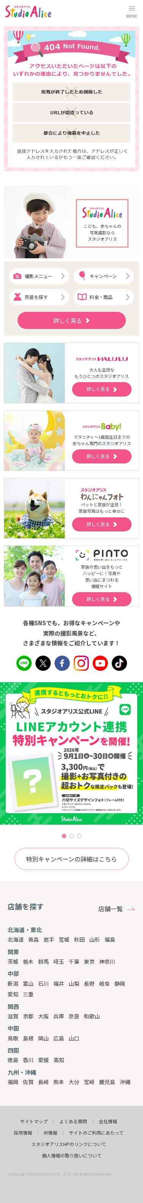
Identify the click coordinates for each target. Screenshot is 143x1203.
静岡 (119, 983)
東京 (89, 961)
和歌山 (92, 1016)
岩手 (48, 939)
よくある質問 (73, 1121)
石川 (43, 983)
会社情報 (108, 1121)
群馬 (43, 961)
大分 (74, 1082)
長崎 (43, 1082)
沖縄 (125, 1082)
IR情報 (50, 1132)
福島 (109, 939)
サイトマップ (34, 1121)
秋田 (79, 939)
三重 (28, 994)
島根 (28, 1038)
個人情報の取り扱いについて (71, 1155)
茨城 (13, 961)
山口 (74, 1038)
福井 (58, 983)
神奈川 (107, 961)
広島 (58, 1038)
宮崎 (89, 1082)
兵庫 (58, 1016)
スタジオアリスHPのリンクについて (68, 1144)
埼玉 (58, 961)
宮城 (64, 939)
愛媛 (43, 1060)
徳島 (13, 1060)
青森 (33, 939)
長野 (89, 983)
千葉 (74, 961)
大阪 (43, 1016)
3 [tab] (79, 836)
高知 (58, 1060)
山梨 (74, 983)
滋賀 (13, 1016)
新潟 (13, 983)
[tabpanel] (71, 753)
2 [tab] (71, 836)
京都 (28, 1016)
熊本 (58, 1082)
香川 (28, 1060)
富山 (28, 983)
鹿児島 (107, 1082)
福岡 (13, 1082)
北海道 (16, 939)
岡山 (43, 1038)
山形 (94, 939)
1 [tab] (64, 836)
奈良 (74, 1016)
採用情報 (23, 1132)
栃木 (28, 961)
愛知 (13, 994)
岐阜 (104, 983)
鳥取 (13, 1038)
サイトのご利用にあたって (96, 1132)
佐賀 (28, 1082)
